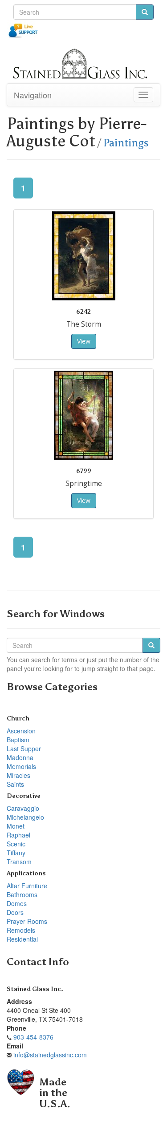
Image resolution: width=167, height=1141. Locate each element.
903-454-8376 (33, 1036)
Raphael (18, 834)
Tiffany (16, 852)
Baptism (18, 739)
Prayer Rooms (27, 921)
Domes (17, 903)
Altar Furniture (27, 885)
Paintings (126, 143)
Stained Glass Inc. (35, 989)
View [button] (83, 341)
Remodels (21, 930)
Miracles (18, 775)
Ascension (21, 730)
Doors (15, 912)
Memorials (21, 766)
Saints (15, 784)
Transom (19, 861)
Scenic (16, 843)
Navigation (33, 95)
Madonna (20, 757)
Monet (15, 825)
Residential (22, 939)
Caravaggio (23, 808)
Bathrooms (22, 894)
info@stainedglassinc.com (50, 1054)
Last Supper (24, 748)
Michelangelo (25, 817)
